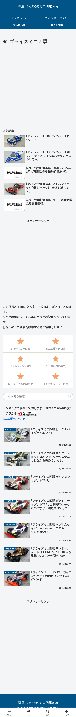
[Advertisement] (38, 85)
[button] (69, 396)
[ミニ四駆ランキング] (27, 413)
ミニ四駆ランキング (14, 418)
